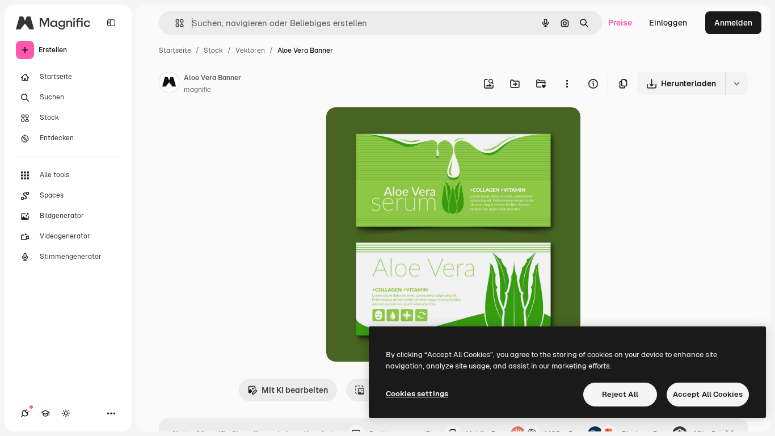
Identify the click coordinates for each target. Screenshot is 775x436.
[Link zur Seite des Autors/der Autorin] (169, 84)
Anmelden (733, 23)
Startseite (175, 50)
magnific (197, 89)
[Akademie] (45, 413)
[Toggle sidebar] (111, 23)
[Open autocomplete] (175, 23)
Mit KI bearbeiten (295, 390)
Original (399, 129)
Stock (213, 50)
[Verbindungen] (25, 413)
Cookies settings (417, 394)
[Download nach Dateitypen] (736, 83)
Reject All (620, 394)
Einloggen (668, 23)
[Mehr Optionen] (566, 83)
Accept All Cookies (708, 394)
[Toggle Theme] (66, 413)
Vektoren (250, 50)
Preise (620, 23)
